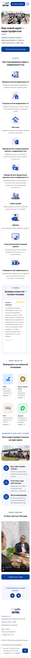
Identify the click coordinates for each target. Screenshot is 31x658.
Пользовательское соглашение (11, 645)
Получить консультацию (16, 49)
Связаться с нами (15, 577)
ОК (25, 650)
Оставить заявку (17, 4)
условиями (17, 653)
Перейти (5, 395)
